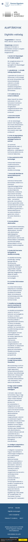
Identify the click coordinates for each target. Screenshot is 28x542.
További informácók (8, 540)
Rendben (22, 539)
